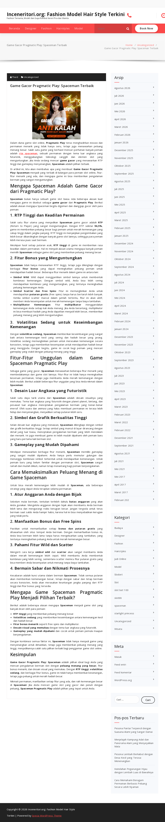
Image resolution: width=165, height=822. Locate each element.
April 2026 (120, 119)
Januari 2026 (121, 142)
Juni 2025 (119, 196)
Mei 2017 (119, 476)
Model (78, 28)
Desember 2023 (123, 336)
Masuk (118, 656)
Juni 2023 (119, 383)
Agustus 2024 (122, 274)
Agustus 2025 (122, 181)
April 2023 (120, 399)
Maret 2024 (121, 313)
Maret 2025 (121, 220)
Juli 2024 (119, 282)
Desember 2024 (123, 243)
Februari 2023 (122, 414)
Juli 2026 (119, 95)
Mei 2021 (119, 469)
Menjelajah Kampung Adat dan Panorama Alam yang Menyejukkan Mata (134, 743)
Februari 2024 (122, 321)
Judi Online (120, 558)
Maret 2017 (121, 492)
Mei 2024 (119, 297)
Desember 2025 (123, 150)
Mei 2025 (119, 204)
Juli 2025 (119, 189)
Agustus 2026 (122, 88)
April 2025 (120, 212)
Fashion (46, 28)
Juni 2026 (119, 103)
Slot (116, 582)
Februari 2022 (122, 430)
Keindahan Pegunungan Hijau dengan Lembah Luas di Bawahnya (133, 770)
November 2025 (123, 158)
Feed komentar (123, 672)
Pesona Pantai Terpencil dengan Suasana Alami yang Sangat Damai (133, 730)
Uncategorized (145, 45)
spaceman (120, 605)
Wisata (118, 628)
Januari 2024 (121, 329)
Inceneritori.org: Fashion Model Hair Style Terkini (66, 14)
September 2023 (124, 360)
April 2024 (120, 305)
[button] (128, 28)
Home (129, 45)
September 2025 (124, 173)
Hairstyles (63, 28)
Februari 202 (121, 500)
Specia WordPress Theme (47, 815)
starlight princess (124, 613)
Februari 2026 (122, 134)
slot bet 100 (121, 590)
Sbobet (118, 574)
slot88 (118, 597)
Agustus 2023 (122, 367)
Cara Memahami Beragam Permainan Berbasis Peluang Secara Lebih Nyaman (130, 783)
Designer (31, 28)
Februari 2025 (122, 228)
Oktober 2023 (122, 352)
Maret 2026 (121, 126)
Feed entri (120, 664)
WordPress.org (123, 680)
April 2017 (120, 484)
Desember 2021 (123, 437)
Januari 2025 (121, 235)
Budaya (118, 527)
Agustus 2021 (122, 453)
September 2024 (124, 266)
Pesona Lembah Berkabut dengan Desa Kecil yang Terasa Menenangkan (133, 757)
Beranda (14, 28)
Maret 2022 (121, 422)
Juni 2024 (119, 290)
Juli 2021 (119, 461)
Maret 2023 (121, 406)
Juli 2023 (119, 375)
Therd (15, 77)
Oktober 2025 (122, 165)
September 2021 (124, 445)
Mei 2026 (119, 111)
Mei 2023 (119, 391)
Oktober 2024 (122, 259)
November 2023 (123, 344)
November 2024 (123, 251)
